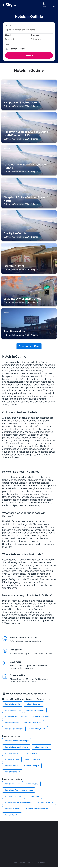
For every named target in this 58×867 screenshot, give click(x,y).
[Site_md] (16, 836)
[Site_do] (50, 836)
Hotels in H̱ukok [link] (31, 753)
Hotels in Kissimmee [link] (13, 710)
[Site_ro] (16, 830)
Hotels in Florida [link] (33, 796)
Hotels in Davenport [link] (33, 704)
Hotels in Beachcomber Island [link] (16, 747)
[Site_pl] (33, 830)
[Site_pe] (42, 830)
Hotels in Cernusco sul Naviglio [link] (17, 741)
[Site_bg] (25, 830)
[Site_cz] (8, 836)
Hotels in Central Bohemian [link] (37, 808)
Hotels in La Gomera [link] (12, 808)
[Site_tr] (50, 830)
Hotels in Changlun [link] (31, 765)
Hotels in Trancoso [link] (32, 759)
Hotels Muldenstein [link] (12, 772)
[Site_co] (42, 836)
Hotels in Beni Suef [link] (12, 815)
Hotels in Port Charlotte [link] (14, 729)
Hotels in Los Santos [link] (45, 802)
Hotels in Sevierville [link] (12, 704)
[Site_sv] (16, 843)
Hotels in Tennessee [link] (12, 784)
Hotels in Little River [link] (41, 716)
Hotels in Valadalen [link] (41, 747)
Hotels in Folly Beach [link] (37, 729)
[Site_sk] (25, 836)
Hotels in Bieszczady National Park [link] (18, 802)
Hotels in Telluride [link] (12, 722)
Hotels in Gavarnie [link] (12, 753)
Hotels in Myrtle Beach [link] (35, 710)
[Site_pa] (8, 843)
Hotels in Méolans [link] (11, 765)
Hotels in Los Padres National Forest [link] (19, 790)
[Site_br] (8, 830)
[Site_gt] (33, 843)
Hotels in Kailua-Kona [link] (32, 722)
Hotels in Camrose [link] (12, 759)
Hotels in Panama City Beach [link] (16, 716)
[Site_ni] (25, 843)
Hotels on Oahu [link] (32, 784)
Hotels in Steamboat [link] (13, 796)
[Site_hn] (42, 843)
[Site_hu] (33, 836)
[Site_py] (50, 843)
